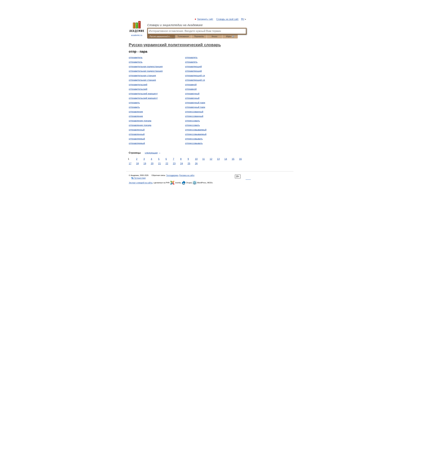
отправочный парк (195, 102)
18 (137, 163)
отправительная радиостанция (146, 66)
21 (159, 163)
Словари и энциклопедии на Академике (175, 25)
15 (233, 159)
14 (225, 159)
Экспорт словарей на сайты (140, 183)
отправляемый (137, 138)
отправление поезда (140, 120)
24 (181, 163)
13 (218, 159)
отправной (191, 84)
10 (196, 159)
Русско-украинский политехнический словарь (161, 36)
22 (167, 163)
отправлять (191, 57)
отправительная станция (142, 75)
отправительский (138, 84)
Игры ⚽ (230, 36)
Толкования (183, 36)
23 (174, 163)
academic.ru (136, 35)
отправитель (135, 57)
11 (203, 159)
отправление (136, 111)
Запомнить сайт (205, 19)
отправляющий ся (195, 75)
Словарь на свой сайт (227, 19)
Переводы (199, 36)
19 (144, 163)
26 (196, 163)
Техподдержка (172, 175)
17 (130, 163)
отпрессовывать (194, 138)
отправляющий (193, 66)
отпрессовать (192, 120)
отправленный (137, 129)
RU (242, 19)
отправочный (192, 93)
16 (240, 159)
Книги (214, 36)
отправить (134, 102)
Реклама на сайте (186, 175)
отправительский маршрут (143, 93)
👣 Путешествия (138, 178)
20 (152, 163)
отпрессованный (194, 111)
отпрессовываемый (195, 129)
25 (189, 163)
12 (211, 159)
